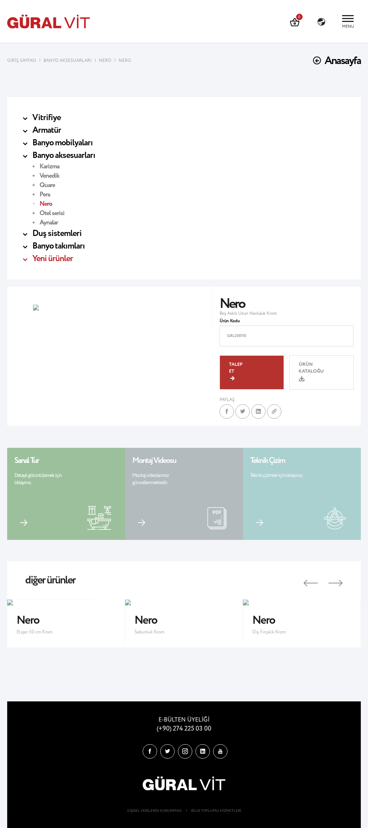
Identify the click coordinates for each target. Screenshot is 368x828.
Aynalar (49, 222)
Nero (46, 204)
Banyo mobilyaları (62, 143)
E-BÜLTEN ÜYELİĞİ (184, 720)
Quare (47, 185)
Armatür (46, 130)
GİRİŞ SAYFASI (22, 61)
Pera (45, 194)
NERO (105, 61)
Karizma (49, 166)
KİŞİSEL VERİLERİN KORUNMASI (154, 811)
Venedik (49, 176)
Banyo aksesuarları (63, 155)
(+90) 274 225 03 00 (184, 728)
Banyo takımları (58, 246)
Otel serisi (52, 213)
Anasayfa (343, 61)
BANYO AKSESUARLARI (67, 61)
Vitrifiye (46, 118)
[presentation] (304, 581)
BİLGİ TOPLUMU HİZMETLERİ (216, 811)
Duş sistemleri (57, 233)
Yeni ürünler (52, 259)
